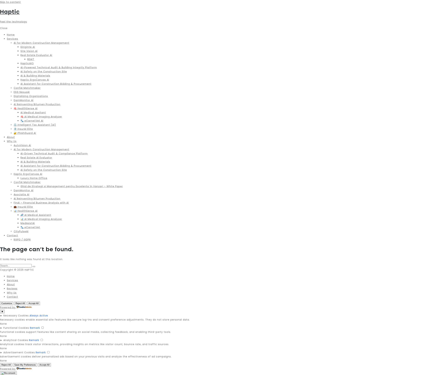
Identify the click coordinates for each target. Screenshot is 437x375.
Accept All (34, 303)
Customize (6, 303)
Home (11, 276)
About (11, 284)
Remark (35, 328)
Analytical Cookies (15, 340)
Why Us (12, 292)
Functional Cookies (16, 328)
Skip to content (10, 2)
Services (12, 280)
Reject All (20, 303)
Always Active (39, 315)
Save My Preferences (25, 365)
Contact (12, 296)
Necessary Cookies (16, 315)
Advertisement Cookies (19, 352)
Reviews (12, 288)
